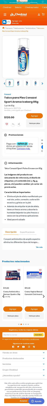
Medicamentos (19, 28)
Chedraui (7, 7)
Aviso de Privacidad (28, 398)
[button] (5, 14)
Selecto (18, 7)
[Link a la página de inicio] (3, 28)
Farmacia (9, 28)
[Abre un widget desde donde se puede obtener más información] (36, 401)
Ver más (39, 247)
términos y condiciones (30, 339)
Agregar (34, 115)
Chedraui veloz (32, 7)
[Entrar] (39, 14)
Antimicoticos (30, 28)
